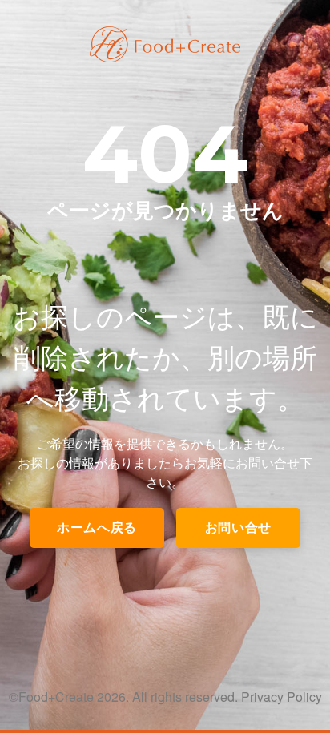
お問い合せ (238, 527)
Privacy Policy (281, 696)
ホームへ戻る (97, 527)
